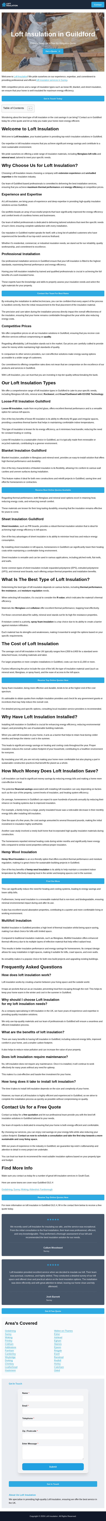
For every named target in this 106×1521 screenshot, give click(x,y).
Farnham (9, 1350)
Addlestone (10, 1347)
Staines (58, 1344)
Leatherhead (11, 1367)
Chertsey (9, 1364)
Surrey (17, 1189)
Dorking (9, 1360)
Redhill (57, 1360)
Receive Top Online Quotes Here (53, 680)
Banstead (58, 1357)
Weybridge (10, 1357)
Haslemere (10, 1370)
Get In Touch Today (53, 99)
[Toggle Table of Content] (28, 108)
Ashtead (58, 1337)
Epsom (57, 1347)
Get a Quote (51, 51)
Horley (57, 1364)
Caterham (59, 1367)
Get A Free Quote (53, 1311)
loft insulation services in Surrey (51, 80)
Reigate (58, 1350)
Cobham (9, 1344)
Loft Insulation (20, 76)
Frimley (8, 1341)
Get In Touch (53, 1484)
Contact (98, 5)
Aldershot (34, 1189)
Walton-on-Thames (63, 1331)
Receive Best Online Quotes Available (53, 490)
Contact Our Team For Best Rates (53, 293)
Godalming (7, 1189)
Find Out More (53, 881)
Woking (24, 1189)
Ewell (57, 1354)
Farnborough (46, 1189)
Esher (57, 1334)
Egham (57, 1341)
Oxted (57, 1370)
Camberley (10, 1354)
